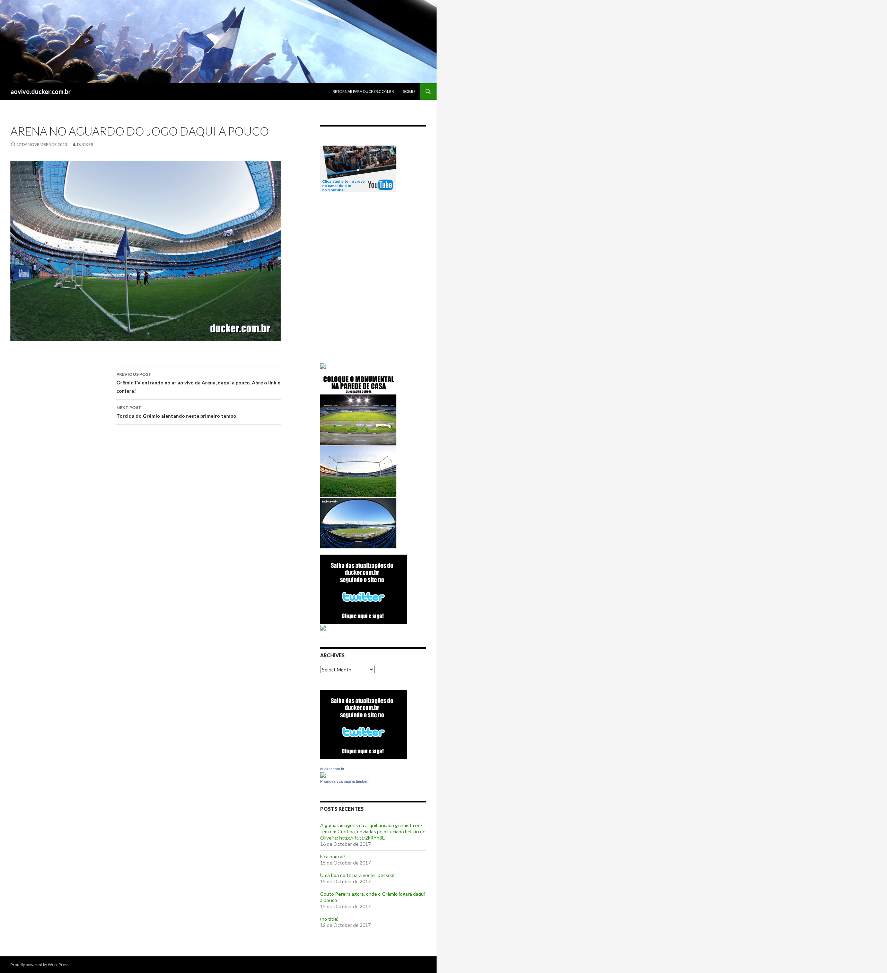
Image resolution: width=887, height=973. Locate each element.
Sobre (409, 91)
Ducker (85, 144)
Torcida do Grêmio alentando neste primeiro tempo (176, 412)
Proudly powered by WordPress (39, 964)
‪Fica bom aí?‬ (332, 856)
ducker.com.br (332, 769)
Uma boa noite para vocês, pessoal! (358, 875)
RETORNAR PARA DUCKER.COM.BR (363, 91)
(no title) (329, 919)
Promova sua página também (344, 781)
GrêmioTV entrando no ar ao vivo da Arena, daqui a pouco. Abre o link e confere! (198, 383)
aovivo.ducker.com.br (40, 91)
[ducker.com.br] (323, 774)
